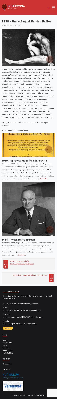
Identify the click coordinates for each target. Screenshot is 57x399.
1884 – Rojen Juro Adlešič (19, 261)
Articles (5, 340)
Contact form (7, 364)
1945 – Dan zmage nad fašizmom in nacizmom (30, 275)
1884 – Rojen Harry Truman (18, 239)
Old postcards (8, 343)
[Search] (48, 7)
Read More (44, 179)
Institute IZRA (8, 353)
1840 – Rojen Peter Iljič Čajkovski (22, 264)
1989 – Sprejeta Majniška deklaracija (24, 160)
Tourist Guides (8, 350)
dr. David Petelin (7, 25)
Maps (5, 345)
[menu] (53, 7)
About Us (6, 348)
